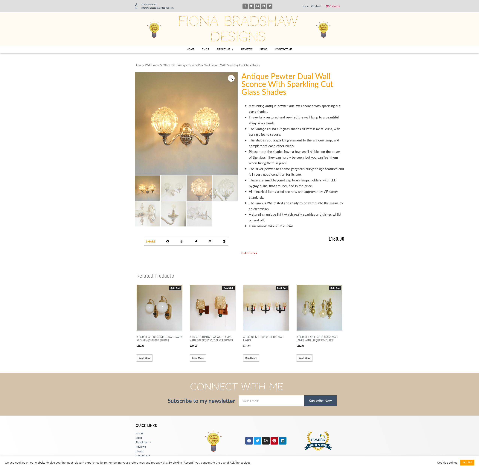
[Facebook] (249, 441)
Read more (144, 358)
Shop (306, 6)
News (264, 49)
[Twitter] (251, 6)
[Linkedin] (269, 6)
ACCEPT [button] (467, 462)
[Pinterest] (274, 441)
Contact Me (283, 49)
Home (190, 49)
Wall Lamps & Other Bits (160, 65)
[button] (231, 78)
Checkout (316, 6)
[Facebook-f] (245, 6)
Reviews (246, 49)
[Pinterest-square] (263, 6)
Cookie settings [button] (447, 462)
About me (223, 49)
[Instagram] (257, 6)
